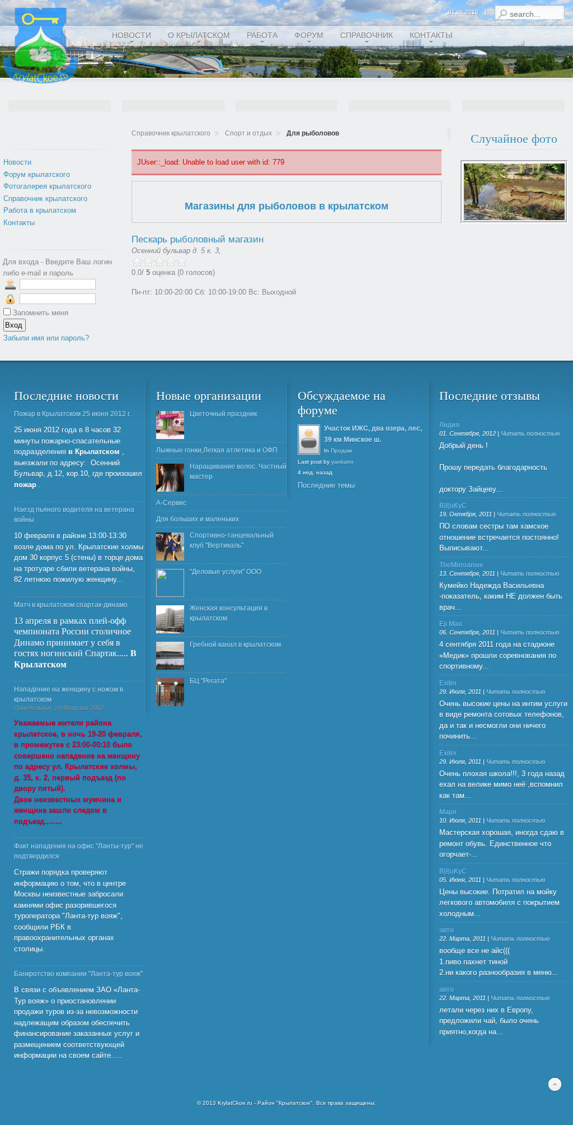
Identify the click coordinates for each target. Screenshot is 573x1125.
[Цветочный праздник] (170, 425)
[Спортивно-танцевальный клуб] (170, 547)
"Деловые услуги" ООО (225, 572)
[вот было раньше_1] (514, 221)
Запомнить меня (40, 313)
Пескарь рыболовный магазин (197, 239)
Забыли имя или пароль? (46, 338)
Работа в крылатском (39, 210)
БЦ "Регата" (208, 681)
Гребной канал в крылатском (235, 644)
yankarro (342, 462)
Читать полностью (530, 433)
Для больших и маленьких (197, 519)
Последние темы (326, 485)
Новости (17, 162)
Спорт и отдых (248, 133)
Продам (341, 450)
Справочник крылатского (170, 133)
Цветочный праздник (223, 414)
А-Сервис (171, 503)
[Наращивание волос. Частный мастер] (170, 478)
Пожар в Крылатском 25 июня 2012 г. (72, 414)
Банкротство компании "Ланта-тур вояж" (78, 974)
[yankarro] (309, 453)
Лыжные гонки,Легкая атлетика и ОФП (217, 450)
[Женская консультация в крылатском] (170, 619)
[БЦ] (170, 692)
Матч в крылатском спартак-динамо (71, 605)
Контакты (19, 222)
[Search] (502, 14)
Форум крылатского (36, 174)
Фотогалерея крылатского (47, 186)
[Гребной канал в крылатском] (170, 656)
